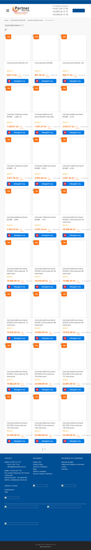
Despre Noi (37, 462)
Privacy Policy (38, 464)
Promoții (64, 469)
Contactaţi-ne (9, 490)
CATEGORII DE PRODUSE (17, 20)
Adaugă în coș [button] (19, 81)
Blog (34, 469)
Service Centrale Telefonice (42, 474)
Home (6, 20)
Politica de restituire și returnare (72, 464)
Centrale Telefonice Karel (35, 20)
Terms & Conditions (40, 467)
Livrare (63, 467)
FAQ (6, 492)
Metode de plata (67, 462)
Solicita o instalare (39, 471)
